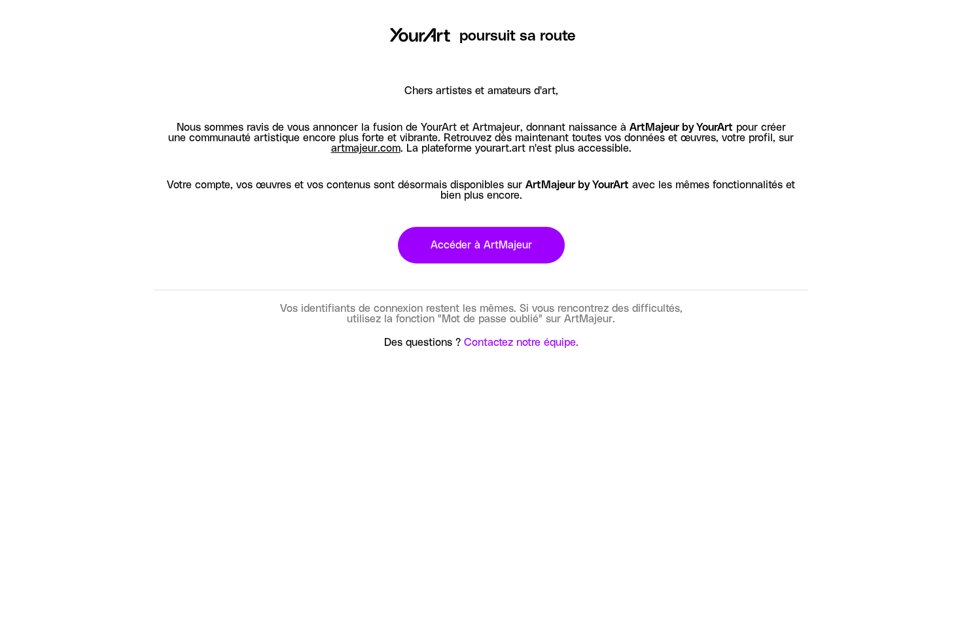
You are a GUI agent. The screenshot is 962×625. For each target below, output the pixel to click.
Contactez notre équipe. (521, 342)
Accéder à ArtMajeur (481, 245)
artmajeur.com (366, 148)
